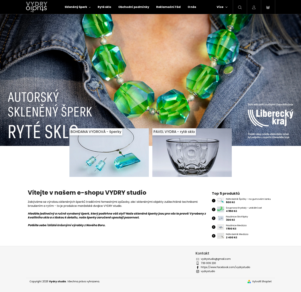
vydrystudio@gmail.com (216, 259)
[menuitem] (77, 7)
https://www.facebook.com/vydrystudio (225, 267)
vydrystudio (208, 271)
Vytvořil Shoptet (262, 281)
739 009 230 (208, 263)
